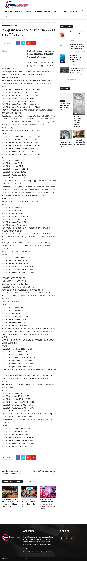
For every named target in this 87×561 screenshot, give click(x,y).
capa (75, 137)
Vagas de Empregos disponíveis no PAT (44, 472)
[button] (82, 11)
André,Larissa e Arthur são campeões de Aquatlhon (12, 472)
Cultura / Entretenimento (12, 11)
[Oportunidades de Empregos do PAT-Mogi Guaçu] (79, 134)
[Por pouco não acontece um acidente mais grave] (66, 97)
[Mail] (72, 538)
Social (64, 11)
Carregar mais (71, 80)
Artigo (76, 113)
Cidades (28, 11)
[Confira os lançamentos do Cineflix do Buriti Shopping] (64, 58)
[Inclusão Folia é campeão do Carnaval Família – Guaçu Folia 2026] (29, 492)
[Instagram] (66, 538)
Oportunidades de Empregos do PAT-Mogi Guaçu (79, 142)
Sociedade (73, 11)
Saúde (56, 11)
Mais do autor (29, 481)
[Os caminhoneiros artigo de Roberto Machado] (66, 134)
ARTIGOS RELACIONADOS (12, 481)
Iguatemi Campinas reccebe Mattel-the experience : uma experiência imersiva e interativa (47, 504)
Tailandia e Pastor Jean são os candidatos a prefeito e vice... (77, 70)
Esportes (47, 11)
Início (3, 22)
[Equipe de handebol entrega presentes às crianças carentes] (64, 47)
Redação (7, 38)
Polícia (62, 100)
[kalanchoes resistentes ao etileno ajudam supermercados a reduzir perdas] (64, 35)
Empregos (38, 11)
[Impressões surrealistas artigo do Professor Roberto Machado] (79, 104)
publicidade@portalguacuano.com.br (36, 551)
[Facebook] (61, 538)
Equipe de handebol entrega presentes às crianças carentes (77, 47)
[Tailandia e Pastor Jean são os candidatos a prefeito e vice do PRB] (64, 70)
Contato (6, 16)
